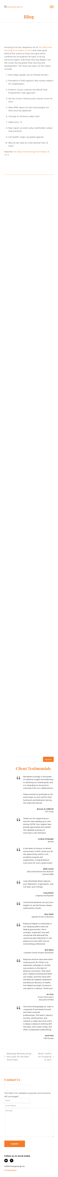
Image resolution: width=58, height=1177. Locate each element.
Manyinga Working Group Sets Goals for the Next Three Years (17, 1056)
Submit (14, 1143)
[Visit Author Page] (29, 181)
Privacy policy (10, 1170)
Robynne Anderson (16, 41)
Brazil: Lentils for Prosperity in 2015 (44, 1056)
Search (48, 759)
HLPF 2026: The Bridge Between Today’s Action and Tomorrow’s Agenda (27, 718)
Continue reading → (18, 499)
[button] (52, 7)
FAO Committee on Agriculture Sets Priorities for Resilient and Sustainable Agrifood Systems (26, 480)
